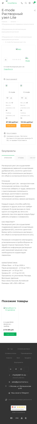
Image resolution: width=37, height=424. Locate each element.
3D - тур (10, 349)
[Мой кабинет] (30, 3)
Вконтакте (10, 369)
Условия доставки (23, 349)
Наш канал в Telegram (20, 393)
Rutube (26, 369)
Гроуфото (28, 358)
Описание (8, 158)
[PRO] (18, 49)
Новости (9, 358)
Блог (18, 358)
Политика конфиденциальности (20, 399)
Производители (26, 353)
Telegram (16, 369)
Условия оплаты (10, 353)
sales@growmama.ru (20, 382)
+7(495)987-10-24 (19, 375)
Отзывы (21, 158)
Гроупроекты (18, 362)
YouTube (21, 369)
